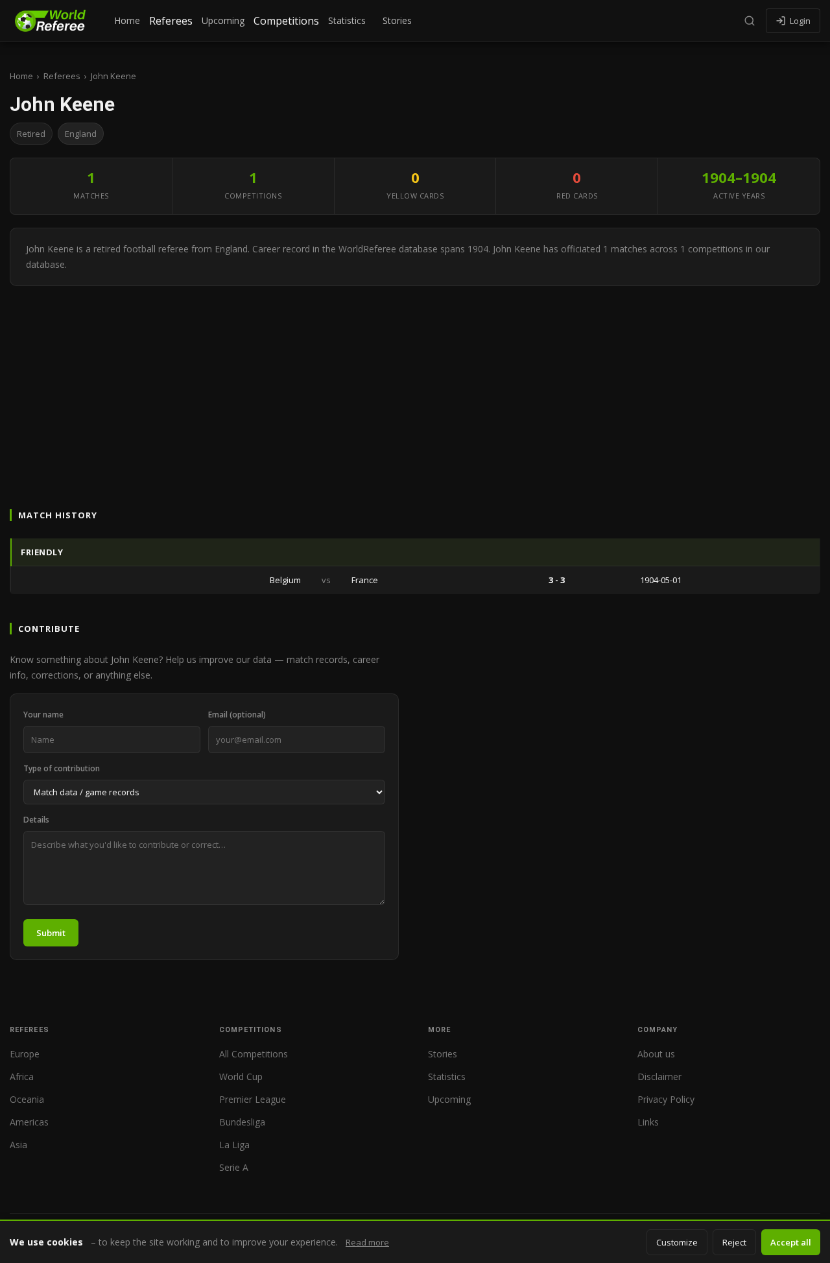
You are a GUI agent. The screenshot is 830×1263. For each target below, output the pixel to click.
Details (36, 819)
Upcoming (223, 20)
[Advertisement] (415, 383)
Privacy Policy (665, 1099)
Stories (397, 20)
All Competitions (253, 1054)
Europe (25, 1054)
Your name (43, 714)
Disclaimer (659, 1076)
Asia (18, 1144)
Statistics (347, 20)
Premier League (252, 1099)
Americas (29, 1122)
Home (127, 20)
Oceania (27, 1099)
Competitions (286, 21)
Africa (22, 1076)
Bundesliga (242, 1122)
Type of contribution (61, 768)
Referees (171, 21)
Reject (734, 1242)
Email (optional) (237, 714)
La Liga (234, 1144)
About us (656, 1054)
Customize (677, 1242)
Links (648, 1122)
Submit (50, 933)
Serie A (233, 1167)
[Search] (750, 20)
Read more (367, 1242)
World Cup (241, 1076)
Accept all (790, 1242)
